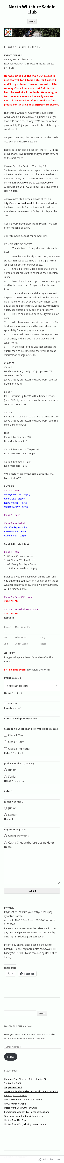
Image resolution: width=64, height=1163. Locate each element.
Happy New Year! (13, 1087)
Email (12, 708)
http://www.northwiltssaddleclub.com (34, 182)
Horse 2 (8, 819)
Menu (32, 21)
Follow (10, 1056)
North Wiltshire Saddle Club (32, 9)
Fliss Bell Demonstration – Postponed (23, 1099)
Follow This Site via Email (18, 1026)
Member (13, 703)
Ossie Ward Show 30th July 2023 (20, 1107)
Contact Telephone (21, 718)
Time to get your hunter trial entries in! (23, 1116)
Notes (8, 847)
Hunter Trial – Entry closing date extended (25, 1124)
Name (13, 693)
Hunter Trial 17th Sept (15, 1120)
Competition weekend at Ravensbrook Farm (26, 1111)
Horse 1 (14, 781)
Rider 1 (13, 753)
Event (13, 677)
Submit (32, 890)
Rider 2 (8, 791)
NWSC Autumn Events (15, 1103)
